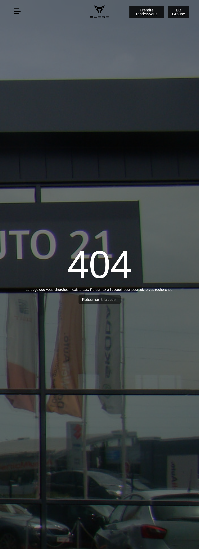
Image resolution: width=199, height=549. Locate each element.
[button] (17, 12)
